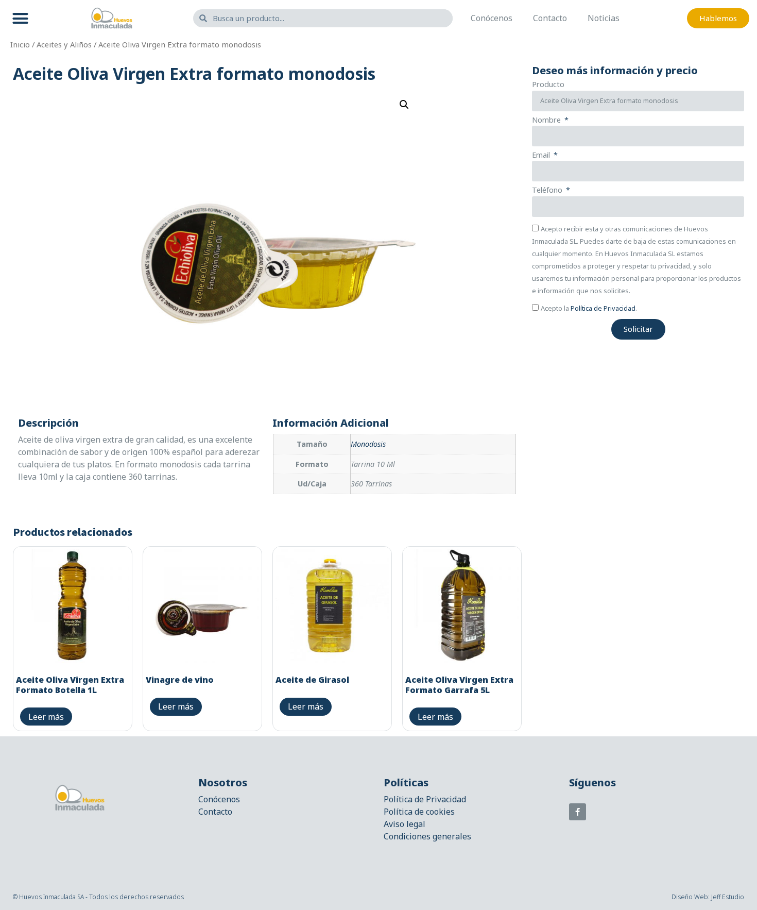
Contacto (550, 18)
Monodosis (368, 444)
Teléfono (548, 191)
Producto (548, 85)
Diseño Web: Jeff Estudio (708, 896)
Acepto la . (589, 308)
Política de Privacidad (603, 308)
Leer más (46, 716)
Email (542, 155)
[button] (20, 18)
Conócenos (491, 18)
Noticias (604, 18)
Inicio (20, 44)
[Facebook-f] (577, 811)
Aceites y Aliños (64, 44)
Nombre (547, 120)
